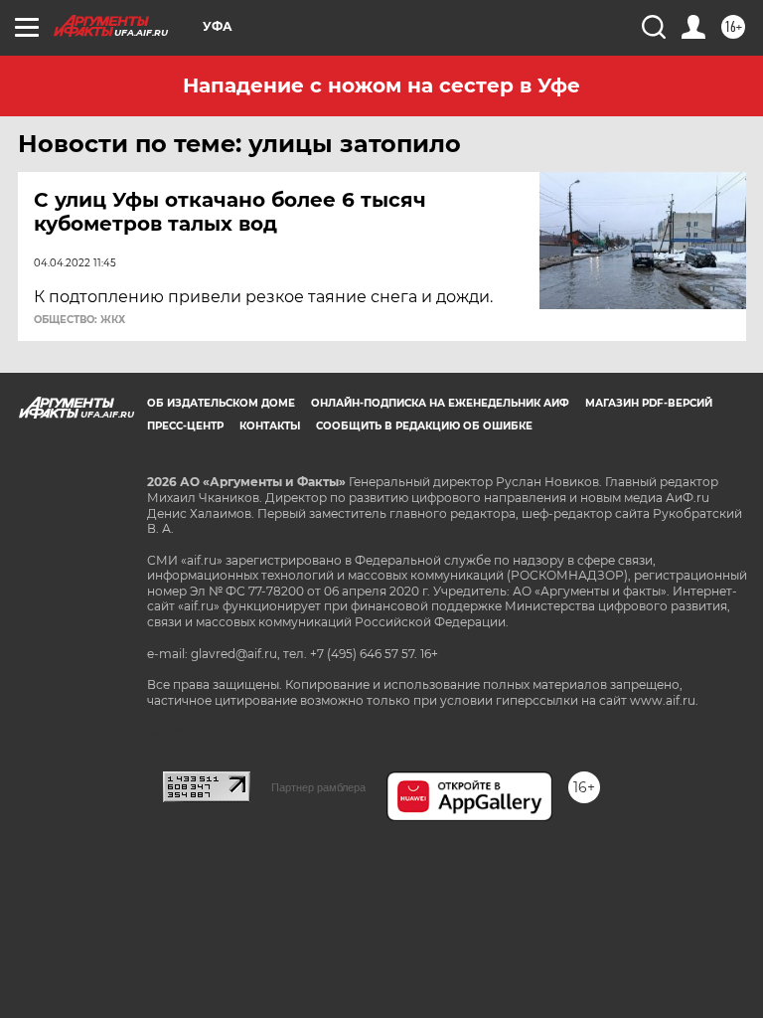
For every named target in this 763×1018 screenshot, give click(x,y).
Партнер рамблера (318, 787)
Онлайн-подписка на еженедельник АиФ (440, 403)
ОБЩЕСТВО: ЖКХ (79, 320)
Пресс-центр (185, 426)
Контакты (269, 426)
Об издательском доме (221, 403)
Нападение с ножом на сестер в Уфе (381, 85)
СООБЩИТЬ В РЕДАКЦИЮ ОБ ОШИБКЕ (424, 426)
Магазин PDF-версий (648, 403)
